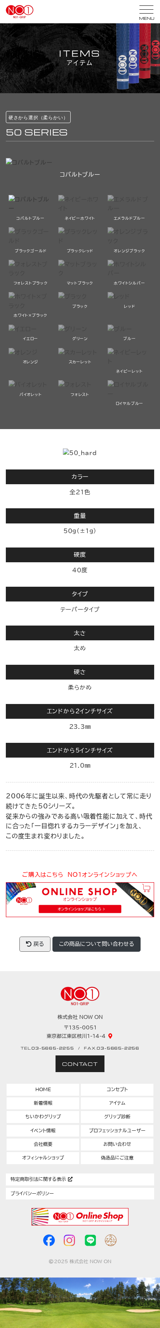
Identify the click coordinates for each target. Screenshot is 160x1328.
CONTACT (80, 1063)
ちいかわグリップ (43, 1116)
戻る (37, 944)
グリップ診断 (117, 1116)
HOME (43, 1089)
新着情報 (43, 1103)
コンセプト (117, 1089)
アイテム (117, 1103)
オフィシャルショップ (43, 1158)
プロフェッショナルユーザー (117, 1130)
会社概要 (43, 1144)
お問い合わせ (117, 1144)
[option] (80, 168)
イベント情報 (43, 1130)
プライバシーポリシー (32, 1193)
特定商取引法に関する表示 (39, 1179)
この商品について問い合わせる (96, 944)
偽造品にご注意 (117, 1158)
